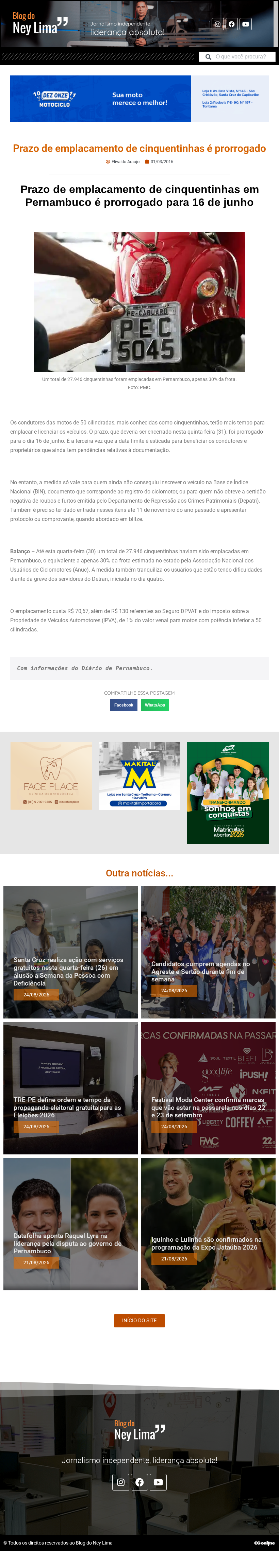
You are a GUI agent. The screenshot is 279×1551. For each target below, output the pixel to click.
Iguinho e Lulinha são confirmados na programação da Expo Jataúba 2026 (206, 1243)
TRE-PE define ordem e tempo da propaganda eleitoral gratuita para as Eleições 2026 (67, 1107)
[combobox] (237, 57)
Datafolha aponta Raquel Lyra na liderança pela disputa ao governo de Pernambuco (67, 1243)
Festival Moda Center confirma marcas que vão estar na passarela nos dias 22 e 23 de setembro (208, 1107)
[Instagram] (218, 24)
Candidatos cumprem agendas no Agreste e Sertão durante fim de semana (200, 971)
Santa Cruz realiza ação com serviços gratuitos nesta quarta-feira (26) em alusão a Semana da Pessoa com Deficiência (69, 971)
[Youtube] (246, 24)
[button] (123, 705)
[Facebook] (232, 24)
